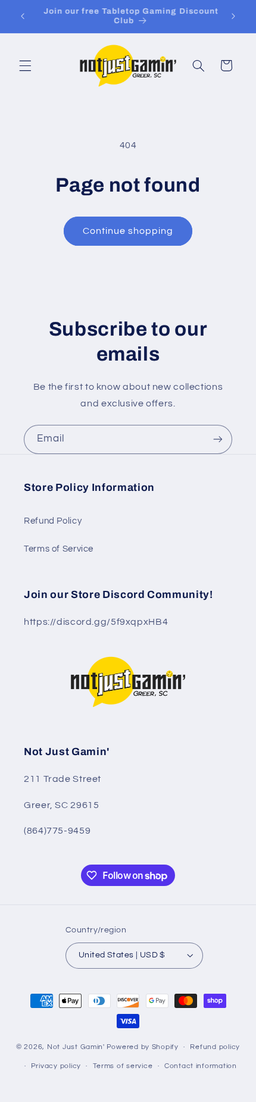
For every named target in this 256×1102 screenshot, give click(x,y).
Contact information (200, 1066)
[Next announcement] (233, 16)
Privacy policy (56, 1066)
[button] (25, 65)
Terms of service (123, 1066)
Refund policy (215, 1047)
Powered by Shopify (143, 1047)
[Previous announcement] (23, 16)
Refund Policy (53, 520)
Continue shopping (128, 231)
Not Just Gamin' (76, 1047)
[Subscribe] (218, 439)
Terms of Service (58, 548)
